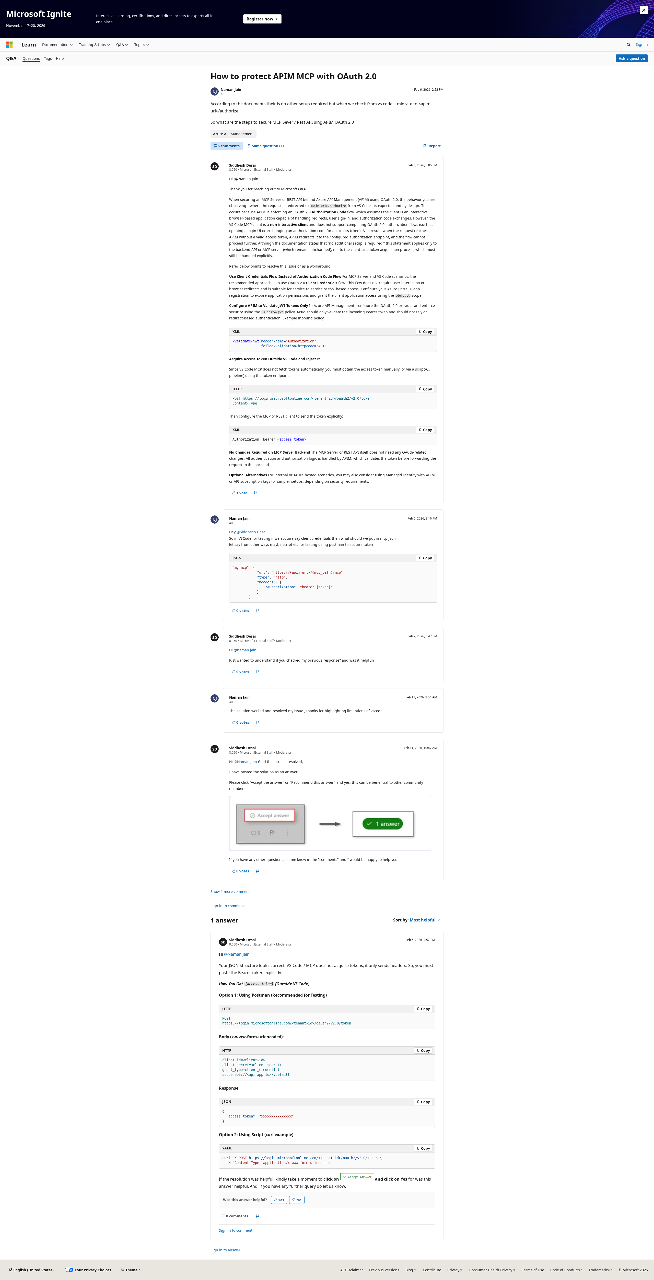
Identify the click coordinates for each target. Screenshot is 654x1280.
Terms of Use (533, 1269)
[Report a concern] (255, 493)
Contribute (432, 1269)
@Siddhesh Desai (251, 531)
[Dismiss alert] (644, 10)
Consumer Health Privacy (490, 1269)
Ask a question (632, 58)
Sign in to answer (225, 1250)
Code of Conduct (564, 1269)
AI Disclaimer (351, 1269)
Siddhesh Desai (242, 165)
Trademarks (599, 1269)
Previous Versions (384, 1269)
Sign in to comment (227, 905)
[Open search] (629, 44)
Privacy (453, 1269)
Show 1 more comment (230, 892)
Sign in (642, 44)
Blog (409, 1269)
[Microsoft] (9, 44)
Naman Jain (231, 89)
